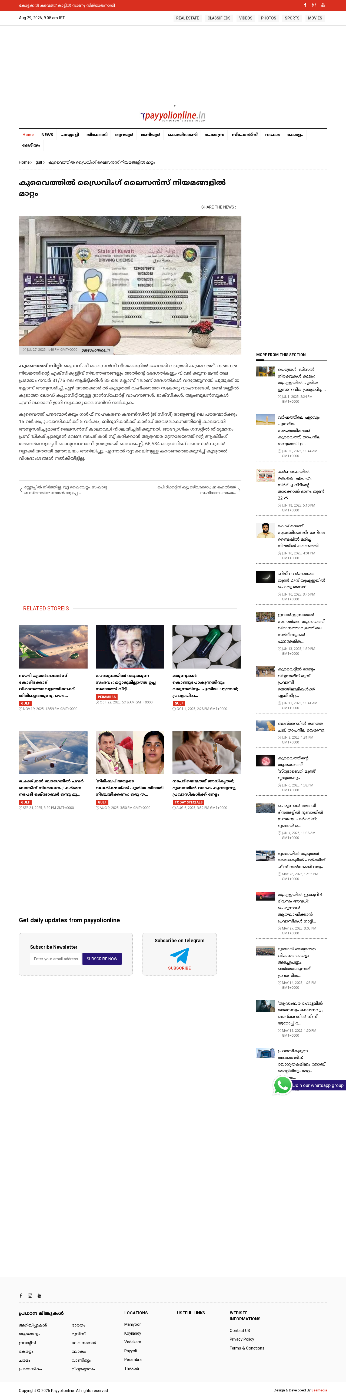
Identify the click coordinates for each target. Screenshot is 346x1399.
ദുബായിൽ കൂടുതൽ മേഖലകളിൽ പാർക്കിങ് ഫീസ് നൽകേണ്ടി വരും (301, 860)
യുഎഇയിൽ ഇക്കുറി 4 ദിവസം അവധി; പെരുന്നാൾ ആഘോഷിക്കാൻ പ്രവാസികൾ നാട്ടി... (300, 908)
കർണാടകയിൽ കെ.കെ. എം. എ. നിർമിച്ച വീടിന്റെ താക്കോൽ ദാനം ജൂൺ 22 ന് (301, 485)
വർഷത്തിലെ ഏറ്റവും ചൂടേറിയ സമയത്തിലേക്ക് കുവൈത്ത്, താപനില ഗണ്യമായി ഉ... (299, 431)
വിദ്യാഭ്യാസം (83, 1369)
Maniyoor (132, 1324)
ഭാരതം (78, 1325)
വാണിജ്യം (81, 1360)
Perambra (133, 1359)
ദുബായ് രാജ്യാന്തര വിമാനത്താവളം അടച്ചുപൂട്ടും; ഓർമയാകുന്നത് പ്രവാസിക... (297, 962)
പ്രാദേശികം (30, 1369)
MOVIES (315, 18)
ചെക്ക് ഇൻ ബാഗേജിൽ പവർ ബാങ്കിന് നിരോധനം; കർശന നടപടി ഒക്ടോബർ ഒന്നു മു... (51, 788)
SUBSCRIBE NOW (102, 959)
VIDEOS (245, 18)
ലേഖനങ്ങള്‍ (84, 1343)
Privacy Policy (242, 1339)
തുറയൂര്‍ (124, 135)
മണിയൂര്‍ (150, 135)
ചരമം (25, 1360)
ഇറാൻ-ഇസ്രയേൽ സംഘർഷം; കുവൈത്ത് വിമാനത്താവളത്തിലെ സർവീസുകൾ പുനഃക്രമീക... (301, 628)
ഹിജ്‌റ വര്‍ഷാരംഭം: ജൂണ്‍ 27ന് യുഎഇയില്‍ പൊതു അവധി (301, 580)
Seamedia (319, 1390)
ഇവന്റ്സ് (27, 1343)
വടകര (272, 135)
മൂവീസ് (78, 1334)
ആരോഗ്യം (29, 1334)
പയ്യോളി (70, 135)
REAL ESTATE (187, 18)
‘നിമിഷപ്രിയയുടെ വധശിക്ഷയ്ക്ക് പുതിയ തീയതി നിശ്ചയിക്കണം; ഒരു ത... (130, 788)
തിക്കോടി (97, 135)
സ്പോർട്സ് (245, 135)
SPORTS (292, 18)
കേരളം (295, 135)
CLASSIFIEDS (219, 18)
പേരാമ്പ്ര (214, 135)
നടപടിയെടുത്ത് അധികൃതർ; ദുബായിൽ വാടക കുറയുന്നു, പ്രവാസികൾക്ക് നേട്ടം (204, 788)
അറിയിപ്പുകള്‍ (33, 1325)
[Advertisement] (173, 65)
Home (28, 134)
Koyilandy (132, 1333)
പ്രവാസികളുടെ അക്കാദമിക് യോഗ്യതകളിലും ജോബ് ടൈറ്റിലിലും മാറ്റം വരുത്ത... (301, 1064)
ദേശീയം (31, 145)
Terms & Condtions (247, 1348)
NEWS (47, 134)
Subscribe (179, 968)
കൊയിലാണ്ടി (183, 135)
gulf (39, 162)
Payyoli (130, 1350)
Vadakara (132, 1342)
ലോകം (79, 1351)
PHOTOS (268, 18)
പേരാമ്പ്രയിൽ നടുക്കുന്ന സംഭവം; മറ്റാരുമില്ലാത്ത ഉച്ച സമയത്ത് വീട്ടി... (126, 682)
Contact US (240, 1330)
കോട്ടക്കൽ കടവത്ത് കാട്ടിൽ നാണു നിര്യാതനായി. (67, 5)
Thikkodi (131, 1368)
